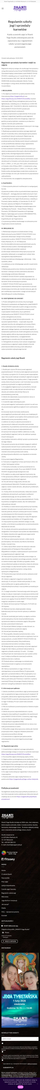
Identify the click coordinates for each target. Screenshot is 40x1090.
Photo (7, 932)
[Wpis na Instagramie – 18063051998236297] (20, 971)
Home (3, 870)
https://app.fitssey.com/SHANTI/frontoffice (15, 99)
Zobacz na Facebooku (6, 935)
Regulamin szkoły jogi (8, 893)
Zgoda (20, 1087)
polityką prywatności (32, 1063)
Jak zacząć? (5, 904)
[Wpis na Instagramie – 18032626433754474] (20, 1009)
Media (3, 908)
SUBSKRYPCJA (8, 1067)
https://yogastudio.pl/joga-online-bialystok (23, 779)
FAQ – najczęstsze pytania (10, 912)
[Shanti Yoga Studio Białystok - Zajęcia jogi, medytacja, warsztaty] (20, 8)
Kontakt (4, 915)
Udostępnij (5, 937)
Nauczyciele (5, 878)
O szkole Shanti (6, 874)
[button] (2, 8)
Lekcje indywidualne (8, 885)
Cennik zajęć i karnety (8, 889)
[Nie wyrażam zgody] (37, 1084)
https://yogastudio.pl (17, 96)
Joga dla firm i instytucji (9, 900)
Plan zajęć (4, 882)
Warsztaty (4, 897)
